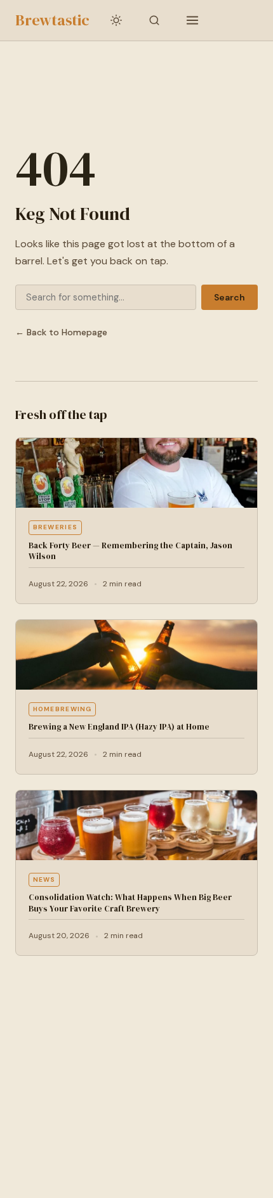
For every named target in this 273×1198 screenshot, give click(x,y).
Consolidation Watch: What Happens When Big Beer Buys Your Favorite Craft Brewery (130, 903)
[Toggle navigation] (192, 20)
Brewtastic (52, 20)
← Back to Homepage (61, 332)
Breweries (55, 527)
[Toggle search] (154, 20)
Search (229, 297)
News (44, 879)
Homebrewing (62, 709)
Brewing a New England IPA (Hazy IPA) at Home (119, 726)
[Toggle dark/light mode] (116, 20)
